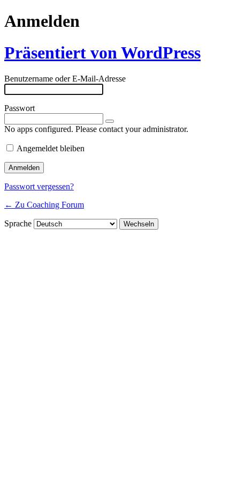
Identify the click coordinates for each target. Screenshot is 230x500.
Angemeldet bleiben (51, 148)
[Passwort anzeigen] (109, 121)
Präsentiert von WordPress (102, 52)
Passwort (19, 108)
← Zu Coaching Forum (44, 204)
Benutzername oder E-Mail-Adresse (65, 78)
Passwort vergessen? (39, 186)
